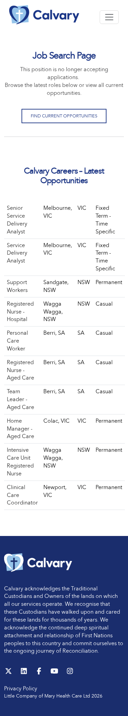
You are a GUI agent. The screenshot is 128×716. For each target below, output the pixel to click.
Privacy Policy (20, 688)
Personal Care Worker (17, 341)
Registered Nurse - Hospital (20, 312)
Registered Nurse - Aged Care (20, 370)
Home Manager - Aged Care (20, 429)
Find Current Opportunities (64, 115)
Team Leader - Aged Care (20, 399)
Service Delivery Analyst (17, 253)
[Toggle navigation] (109, 17)
